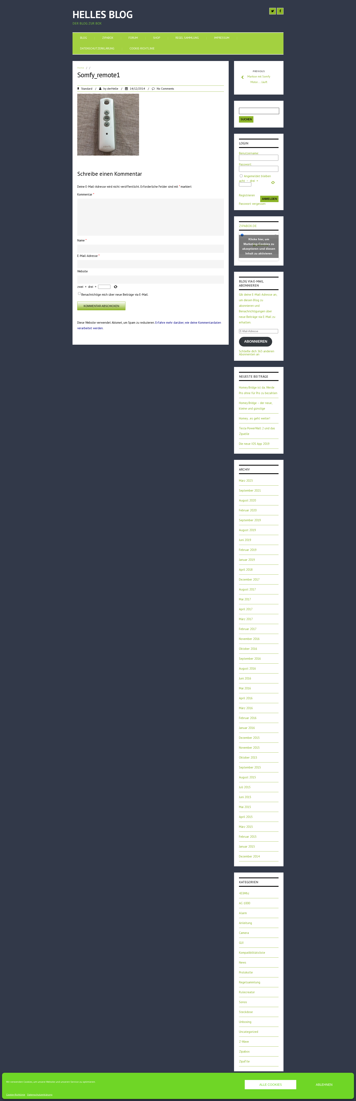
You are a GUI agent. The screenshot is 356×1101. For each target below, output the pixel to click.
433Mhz (244, 893)
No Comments (165, 88)
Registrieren (247, 195)
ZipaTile (244, 1061)
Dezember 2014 (249, 856)
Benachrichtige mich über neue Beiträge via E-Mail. (114, 294)
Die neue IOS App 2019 (254, 444)
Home (80, 67)
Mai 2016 (245, 688)
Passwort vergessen (252, 203)
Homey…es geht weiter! (254, 418)
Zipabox (107, 38)
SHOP (156, 38)
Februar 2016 (247, 718)
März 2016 (246, 708)
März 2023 (246, 481)
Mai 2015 (245, 807)
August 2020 (247, 500)
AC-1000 (244, 903)
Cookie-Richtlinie (15, 1094)
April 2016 (246, 698)
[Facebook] (280, 11)
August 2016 (247, 668)
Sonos (243, 1002)
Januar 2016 (247, 728)
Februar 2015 (247, 837)
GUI (241, 943)
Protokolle (246, 972)
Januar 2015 (247, 846)
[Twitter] (272, 11)
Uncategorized (248, 1032)
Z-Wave (244, 1042)
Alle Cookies (270, 1084)
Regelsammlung (249, 982)
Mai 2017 (245, 599)
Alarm (243, 913)
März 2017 (246, 619)
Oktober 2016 (248, 649)
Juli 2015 (245, 787)
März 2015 (246, 827)
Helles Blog (103, 14)
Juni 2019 (245, 540)
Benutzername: (249, 153)
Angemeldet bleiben (257, 176)
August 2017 (247, 589)
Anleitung (245, 923)
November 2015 (249, 748)
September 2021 (250, 490)
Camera (244, 933)
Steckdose (246, 1012)
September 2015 (250, 767)
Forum (133, 38)
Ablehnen (324, 1084)
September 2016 (250, 659)
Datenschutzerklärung (39, 1094)
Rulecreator (247, 992)
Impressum (221, 38)
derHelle (112, 88)
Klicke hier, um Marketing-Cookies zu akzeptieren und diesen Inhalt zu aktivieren (258, 246)
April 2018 (246, 570)
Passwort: (245, 164)
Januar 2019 (247, 560)
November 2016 (249, 639)
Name (82, 240)
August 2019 (247, 530)
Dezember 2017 (249, 579)
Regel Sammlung (187, 38)
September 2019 (250, 520)
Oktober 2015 (248, 757)
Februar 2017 (247, 629)
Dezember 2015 (249, 738)
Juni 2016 (245, 678)
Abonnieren (255, 341)
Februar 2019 (247, 550)
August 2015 (247, 777)
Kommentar (85, 194)
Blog (83, 38)
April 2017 (246, 609)
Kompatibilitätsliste (252, 953)
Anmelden (269, 198)
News (242, 962)
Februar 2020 (247, 510)
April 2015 (246, 817)
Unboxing (245, 1022)
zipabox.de (248, 226)
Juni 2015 (245, 797)
